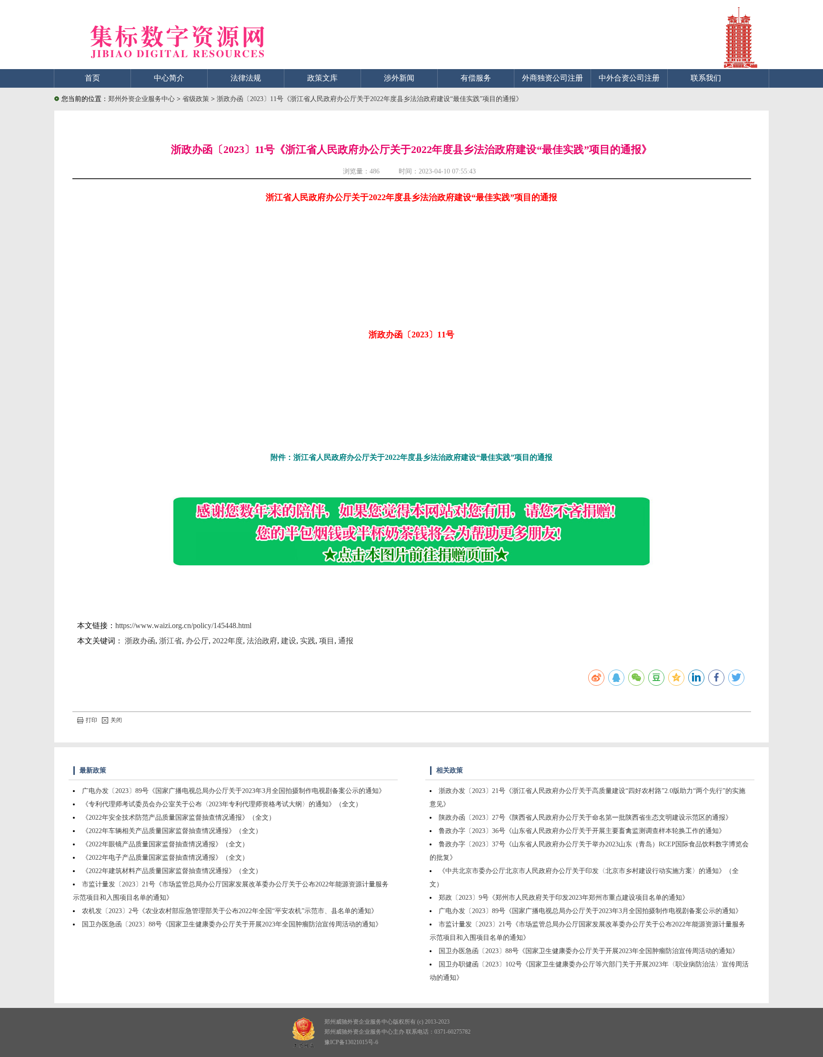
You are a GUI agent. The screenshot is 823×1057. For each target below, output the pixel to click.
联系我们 (706, 78)
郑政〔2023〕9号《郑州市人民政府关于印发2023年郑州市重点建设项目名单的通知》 (564, 897)
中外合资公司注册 (629, 78)
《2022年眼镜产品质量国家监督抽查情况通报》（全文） (165, 844)
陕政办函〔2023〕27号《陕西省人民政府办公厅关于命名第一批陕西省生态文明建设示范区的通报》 (585, 817)
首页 (92, 78)
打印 (91, 720)
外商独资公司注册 (552, 78)
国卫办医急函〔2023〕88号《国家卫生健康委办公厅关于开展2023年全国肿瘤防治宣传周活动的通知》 (232, 924)
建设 (288, 641)
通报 (345, 641)
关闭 (116, 720)
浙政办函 (140, 641)
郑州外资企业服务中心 (141, 98)
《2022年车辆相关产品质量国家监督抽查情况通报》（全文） (172, 830)
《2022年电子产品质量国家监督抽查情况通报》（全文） (165, 857)
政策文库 (322, 78)
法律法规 (246, 78)
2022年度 (227, 641)
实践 (307, 641)
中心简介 (169, 78)
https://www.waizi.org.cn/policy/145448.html (183, 625)
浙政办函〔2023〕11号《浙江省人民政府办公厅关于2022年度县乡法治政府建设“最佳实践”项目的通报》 (369, 98)
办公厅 (197, 641)
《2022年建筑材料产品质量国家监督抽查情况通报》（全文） (172, 870)
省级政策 (196, 98)
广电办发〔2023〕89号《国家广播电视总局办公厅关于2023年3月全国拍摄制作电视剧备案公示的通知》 (233, 790)
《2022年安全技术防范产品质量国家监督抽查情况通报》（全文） (178, 817)
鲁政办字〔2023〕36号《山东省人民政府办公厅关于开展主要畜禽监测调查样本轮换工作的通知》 (582, 830)
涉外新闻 (399, 78)
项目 (326, 641)
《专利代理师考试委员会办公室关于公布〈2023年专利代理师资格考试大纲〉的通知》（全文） (222, 804)
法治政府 (262, 641)
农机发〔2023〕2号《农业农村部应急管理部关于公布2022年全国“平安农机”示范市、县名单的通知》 (230, 911)
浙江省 (170, 641)
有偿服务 (476, 78)
